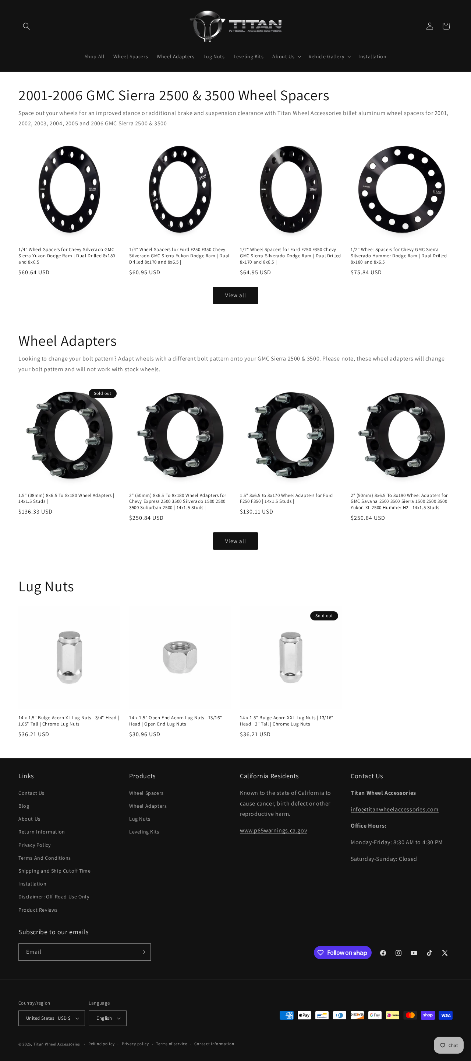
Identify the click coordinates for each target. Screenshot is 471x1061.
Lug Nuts (139, 818)
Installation (32, 883)
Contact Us (31, 793)
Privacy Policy (34, 845)
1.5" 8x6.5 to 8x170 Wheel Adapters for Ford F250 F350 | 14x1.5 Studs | (286, 499)
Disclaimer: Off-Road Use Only (53, 896)
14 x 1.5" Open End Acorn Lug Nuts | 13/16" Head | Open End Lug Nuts (175, 721)
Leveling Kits (144, 831)
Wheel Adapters (148, 806)
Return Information (41, 831)
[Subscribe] (142, 952)
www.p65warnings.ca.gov (273, 830)
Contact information (214, 1043)
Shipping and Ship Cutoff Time (54, 870)
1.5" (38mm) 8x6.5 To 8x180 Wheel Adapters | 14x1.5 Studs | (66, 499)
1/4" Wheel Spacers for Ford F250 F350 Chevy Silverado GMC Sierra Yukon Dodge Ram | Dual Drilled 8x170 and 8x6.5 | (179, 256)
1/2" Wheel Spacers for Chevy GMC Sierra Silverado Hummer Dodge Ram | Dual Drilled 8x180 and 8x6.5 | (399, 256)
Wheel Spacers (146, 793)
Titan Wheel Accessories (56, 1044)
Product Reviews (38, 910)
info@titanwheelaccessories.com (395, 809)
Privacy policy (135, 1043)
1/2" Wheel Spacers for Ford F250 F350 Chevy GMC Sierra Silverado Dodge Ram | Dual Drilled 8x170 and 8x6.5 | (290, 256)
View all (235, 295)
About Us (29, 818)
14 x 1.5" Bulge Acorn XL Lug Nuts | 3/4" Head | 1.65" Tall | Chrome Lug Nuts (68, 721)
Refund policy (101, 1043)
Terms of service (171, 1043)
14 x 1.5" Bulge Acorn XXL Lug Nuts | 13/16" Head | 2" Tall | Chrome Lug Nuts (286, 721)
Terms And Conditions (44, 858)
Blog (23, 806)
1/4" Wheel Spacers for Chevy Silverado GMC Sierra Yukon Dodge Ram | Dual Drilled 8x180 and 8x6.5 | (66, 256)
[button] (26, 26)
